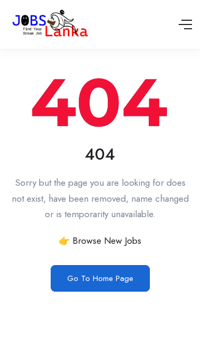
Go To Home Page (100, 278)
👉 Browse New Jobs (100, 240)
